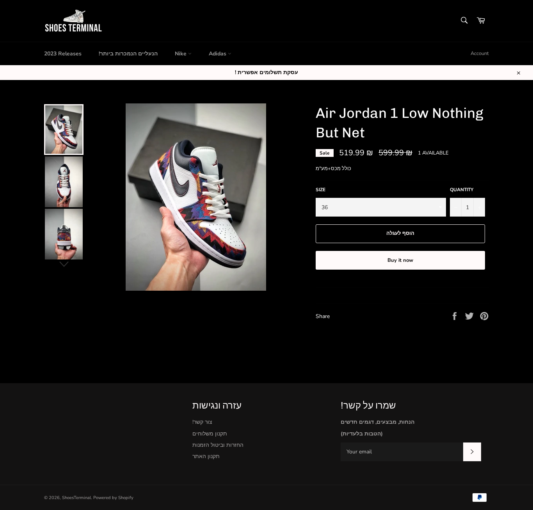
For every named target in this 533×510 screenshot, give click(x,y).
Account (480, 53)
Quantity (461, 190)
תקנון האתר (206, 456)
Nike (181, 53)
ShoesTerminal (76, 498)
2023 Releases (63, 53)
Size (320, 190)
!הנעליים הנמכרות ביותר (128, 53)
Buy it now (400, 260)
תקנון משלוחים (209, 433)
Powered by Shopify (113, 498)
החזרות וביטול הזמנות (217, 445)
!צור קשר (202, 422)
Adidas (218, 53)
